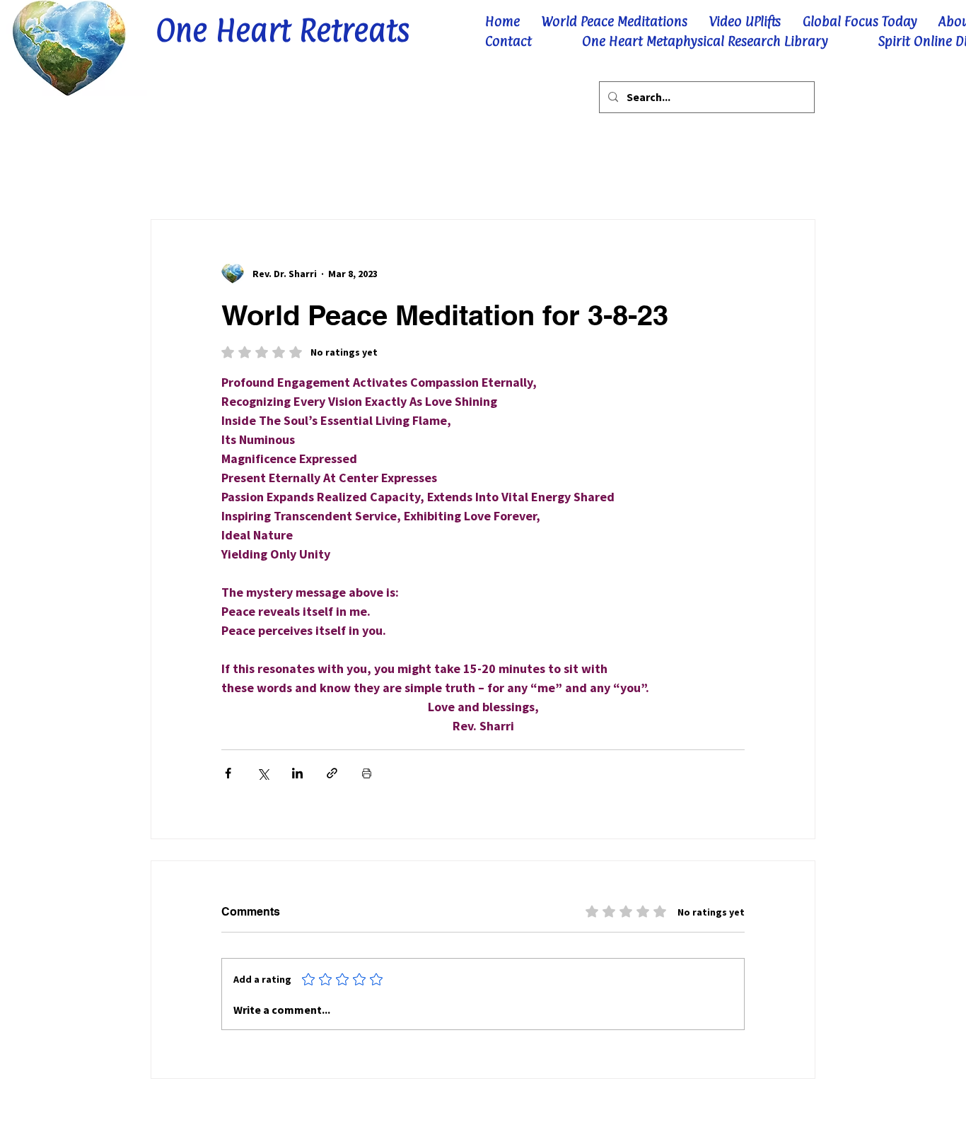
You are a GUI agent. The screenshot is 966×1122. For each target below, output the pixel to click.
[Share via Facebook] (228, 773)
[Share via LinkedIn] (297, 773)
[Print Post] (366, 773)
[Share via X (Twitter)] (262, 773)
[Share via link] (332, 773)
